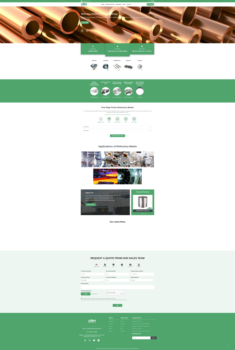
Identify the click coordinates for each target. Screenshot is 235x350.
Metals (102, 4)
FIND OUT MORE (90, 204)
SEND (117, 305)
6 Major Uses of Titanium (137, 328)
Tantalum (110, 323)
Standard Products (110, 4)
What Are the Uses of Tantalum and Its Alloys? (141, 323)
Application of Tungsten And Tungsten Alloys (140, 326)
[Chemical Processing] (93, 166)
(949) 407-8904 (92, 51)
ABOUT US (89, 193)
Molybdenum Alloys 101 (136, 321)
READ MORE (85, 22)
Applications (119, 4)
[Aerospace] (130, 183)
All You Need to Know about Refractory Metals (141, 331)
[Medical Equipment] (142, 166)
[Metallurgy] (105, 183)
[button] (87, 30)
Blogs (124, 4)
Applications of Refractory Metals (117, 146)
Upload (85, 293)
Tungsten (111, 326)
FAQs (122, 328)
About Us (129, 4)
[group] (94, 68)
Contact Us (123, 331)
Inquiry (122, 326)
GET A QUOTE (150, 4)
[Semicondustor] (117, 166)
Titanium (110, 328)
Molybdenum (111, 321)
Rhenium (110, 331)
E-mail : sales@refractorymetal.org (91, 328)
